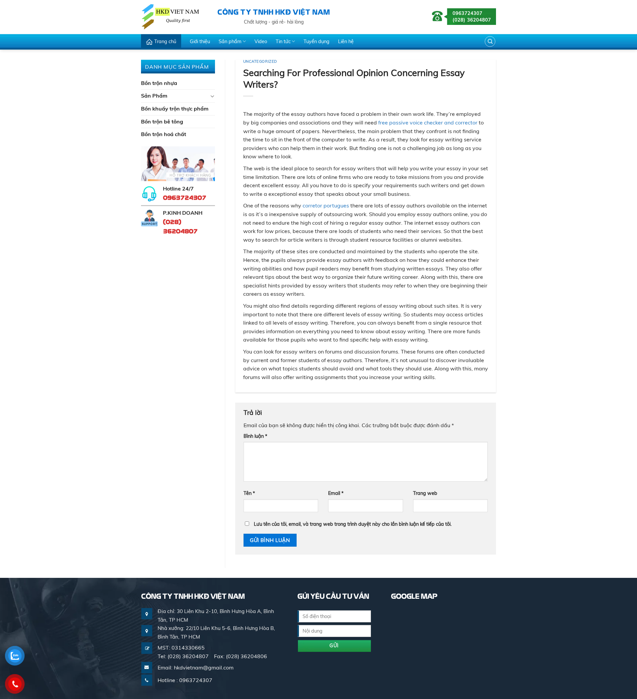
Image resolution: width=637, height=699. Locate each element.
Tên (249, 493)
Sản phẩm (230, 41)
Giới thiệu (200, 41)
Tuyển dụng (316, 41)
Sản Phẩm (154, 95)
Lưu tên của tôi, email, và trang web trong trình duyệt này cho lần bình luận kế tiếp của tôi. (353, 524)
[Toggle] (212, 96)
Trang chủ (165, 41)
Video (260, 41)
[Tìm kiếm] (490, 41)
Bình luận (255, 436)
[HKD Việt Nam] (174, 16)
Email (336, 493)
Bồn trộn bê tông (162, 121)
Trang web (425, 493)
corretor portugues (326, 205)
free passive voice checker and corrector (427, 122)
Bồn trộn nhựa (159, 83)
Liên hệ (346, 41)
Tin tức (283, 41)
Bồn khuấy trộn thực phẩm (174, 108)
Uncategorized (260, 61)
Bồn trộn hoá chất (163, 134)
